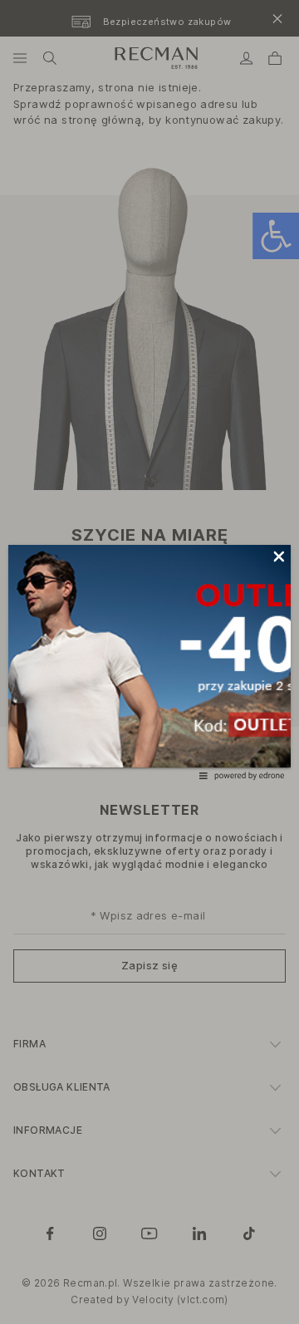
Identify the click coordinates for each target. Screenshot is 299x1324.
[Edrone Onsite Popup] (149, 662)
